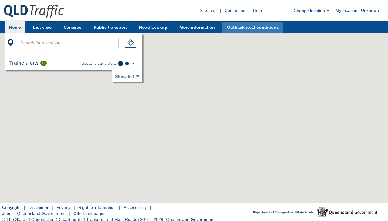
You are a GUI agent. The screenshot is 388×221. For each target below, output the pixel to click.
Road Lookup (153, 27)
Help (257, 10)
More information (197, 27)
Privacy (63, 207)
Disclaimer (38, 207)
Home (15, 27)
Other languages (89, 213)
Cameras (73, 27)
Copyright (11, 207)
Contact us (235, 10)
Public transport (110, 27)
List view (42, 27)
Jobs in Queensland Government (33, 213)
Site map (208, 10)
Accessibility (135, 207)
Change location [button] (310, 10)
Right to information (97, 207)
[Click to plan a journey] (130, 43)
